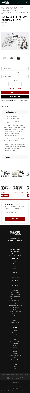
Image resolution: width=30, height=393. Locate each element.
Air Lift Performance (15, 341)
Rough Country (15, 351)
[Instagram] (15, 280)
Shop (15, 261)
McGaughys (15, 332)
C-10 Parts (15, 309)
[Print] (7, 106)
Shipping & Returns (8, 384)
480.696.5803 (16, 251)
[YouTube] (12, 280)
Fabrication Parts (15, 307)
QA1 (15, 357)
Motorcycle (15, 313)
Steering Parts (15, 303)
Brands (15, 263)
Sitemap (15, 272)
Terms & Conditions (22, 384)
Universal (15, 318)
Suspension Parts (15, 298)
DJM (15, 366)
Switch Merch (15, 315)
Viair (15, 368)
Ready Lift (15, 345)
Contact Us (15, 268)
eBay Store (15, 320)
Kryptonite (15, 347)
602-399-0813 (16, 249)
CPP (15, 339)
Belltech (15, 330)
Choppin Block (15, 362)
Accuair (15, 364)
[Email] (5, 106)
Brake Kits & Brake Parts (15, 301)
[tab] (15, 112)
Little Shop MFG (15, 359)
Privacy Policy (14, 384)
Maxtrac (15, 353)
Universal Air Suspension (15, 355)
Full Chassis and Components (15, 305)
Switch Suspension (15, 337)
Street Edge (15, 343)
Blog (15, 266)
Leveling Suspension (15, 296)
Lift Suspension (15, 292)
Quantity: (15, 80)
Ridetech (15, 334)
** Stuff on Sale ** (15, 288)
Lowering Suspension (15, 294)
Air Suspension (15, 290)
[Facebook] (3, 106)
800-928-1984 (16, 247)
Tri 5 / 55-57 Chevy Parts (15, 311)
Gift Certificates (15, 322)
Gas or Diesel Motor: (15, 72)
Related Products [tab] (14, 162)
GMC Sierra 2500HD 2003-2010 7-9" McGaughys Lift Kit (17, 188)
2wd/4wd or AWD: (15, 65)
